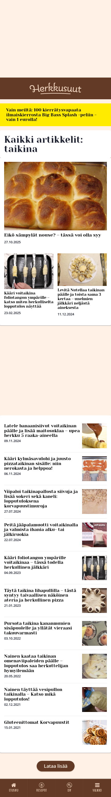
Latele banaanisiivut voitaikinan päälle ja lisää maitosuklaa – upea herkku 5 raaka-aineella (42, 430)
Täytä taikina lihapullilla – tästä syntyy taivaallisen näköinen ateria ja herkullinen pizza (40, 595)
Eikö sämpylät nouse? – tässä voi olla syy (52, 235)
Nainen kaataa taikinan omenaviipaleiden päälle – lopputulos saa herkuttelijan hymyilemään (36, 663)
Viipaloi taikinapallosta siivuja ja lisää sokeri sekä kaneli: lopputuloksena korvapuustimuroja (41, 498)
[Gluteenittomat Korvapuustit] (94, 732)
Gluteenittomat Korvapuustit (36, 722)
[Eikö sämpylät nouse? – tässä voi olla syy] (55, 196)
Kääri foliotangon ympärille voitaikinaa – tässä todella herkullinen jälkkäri (35, 562)
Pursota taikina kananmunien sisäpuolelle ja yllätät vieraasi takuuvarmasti (38, 628)
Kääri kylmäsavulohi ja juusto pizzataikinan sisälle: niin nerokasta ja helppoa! (37, 463)
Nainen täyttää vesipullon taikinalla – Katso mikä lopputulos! (33, 694)
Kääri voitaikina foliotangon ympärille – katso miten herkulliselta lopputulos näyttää (28, 300)
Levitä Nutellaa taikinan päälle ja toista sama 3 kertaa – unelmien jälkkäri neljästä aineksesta (81, 299)
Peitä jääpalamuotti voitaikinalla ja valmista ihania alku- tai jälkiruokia (41, 529)
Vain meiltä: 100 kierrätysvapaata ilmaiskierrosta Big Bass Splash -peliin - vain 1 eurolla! (51, 114)
